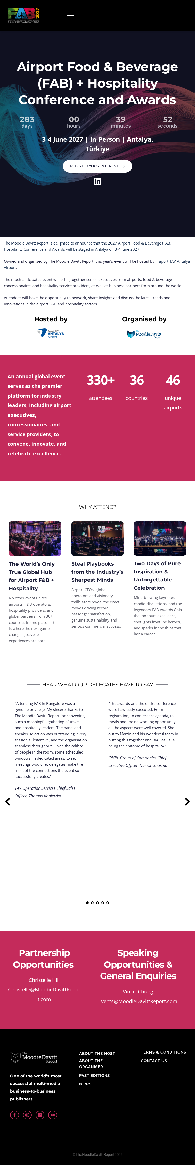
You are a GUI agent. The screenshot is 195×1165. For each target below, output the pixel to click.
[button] (70, 15)
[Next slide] (187, 802)
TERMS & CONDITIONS (163, 1052)
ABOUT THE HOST (97, 1053)
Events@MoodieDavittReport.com (137, 1001)
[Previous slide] (8, 802)
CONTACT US (154, 1061)
